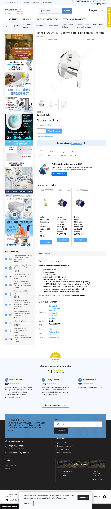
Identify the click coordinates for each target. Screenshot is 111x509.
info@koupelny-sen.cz (19, 453)
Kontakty (36, 2)
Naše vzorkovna (48, 2)
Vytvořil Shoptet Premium (18, 500)
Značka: (90, 39)
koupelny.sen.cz (16, 441)
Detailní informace (44, 137)
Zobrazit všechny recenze (55, 405)
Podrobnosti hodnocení (71, 39)
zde (64, 498)
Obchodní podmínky (12, 2)
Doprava (26, 2)
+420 (87, 1)
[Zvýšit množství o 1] (45, 130)
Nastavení (28, 504)
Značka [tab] (47, 254)
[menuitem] (14, 19)
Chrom (52, 329)
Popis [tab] (40, 254)
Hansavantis (76, 143)
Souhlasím (83, 497)
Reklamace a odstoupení (64, 446)
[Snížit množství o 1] (45, 132)
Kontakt (7, 468)
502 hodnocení (59, 372)
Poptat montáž (59, 174)
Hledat (67, 11)
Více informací (97, 479)
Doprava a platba (61, 443)
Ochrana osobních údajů (64, 453)
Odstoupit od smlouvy (10, 506)
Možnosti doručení (44, 125)
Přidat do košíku (54, 131)
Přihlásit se (61, 431)
